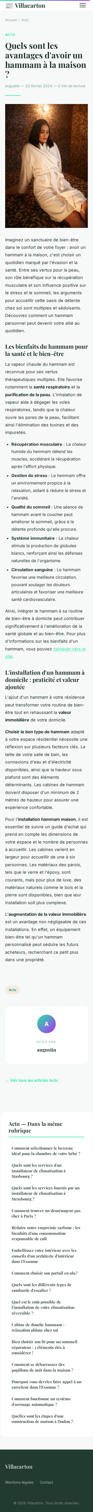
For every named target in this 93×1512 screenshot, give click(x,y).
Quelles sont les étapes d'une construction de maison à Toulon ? (42, 1418)
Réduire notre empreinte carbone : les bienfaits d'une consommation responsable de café (46, 1233)
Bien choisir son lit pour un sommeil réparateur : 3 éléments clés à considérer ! (45, 1347)
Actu (25, 20)
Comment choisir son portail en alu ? (45, 1273)
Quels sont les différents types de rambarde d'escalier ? (42, 1287)
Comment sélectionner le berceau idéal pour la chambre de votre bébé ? (46, 1150)
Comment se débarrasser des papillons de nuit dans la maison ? (42, 1367)
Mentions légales (19, 1482)
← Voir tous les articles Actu (31, 1080)
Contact (46, 1482)
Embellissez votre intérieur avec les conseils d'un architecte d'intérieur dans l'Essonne (44, 1256)
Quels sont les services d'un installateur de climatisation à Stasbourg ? (39, 1171)
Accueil (11, 20)
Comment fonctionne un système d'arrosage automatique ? (41, 1401)
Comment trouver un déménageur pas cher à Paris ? (46, 1213)
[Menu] (83, 5)
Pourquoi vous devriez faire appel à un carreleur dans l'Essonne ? (46, 1384)
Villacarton (25, 5)
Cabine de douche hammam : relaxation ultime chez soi (38, 1327)
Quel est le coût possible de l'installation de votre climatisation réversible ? (43, 1307)
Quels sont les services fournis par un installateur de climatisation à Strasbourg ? (46, 1193)
